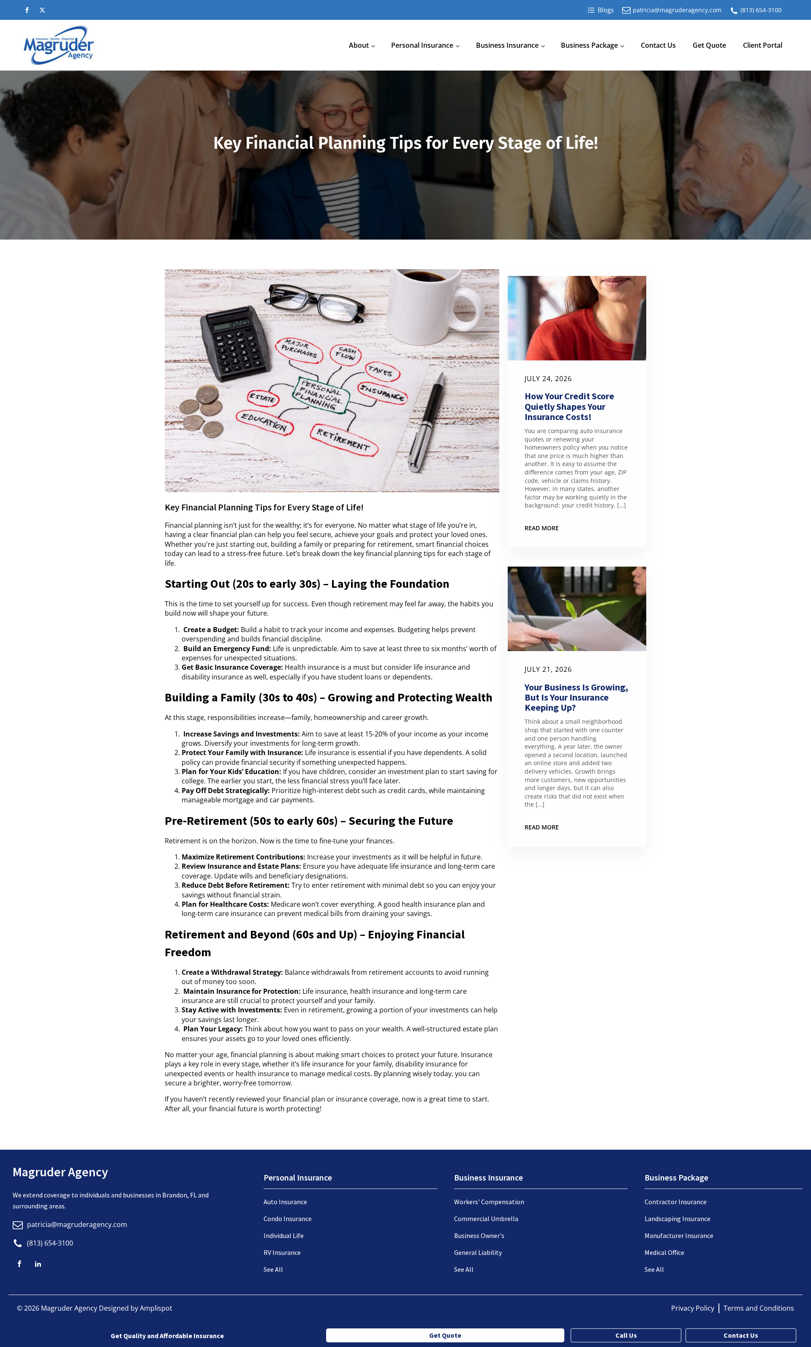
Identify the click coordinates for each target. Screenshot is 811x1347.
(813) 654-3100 (760, 10)
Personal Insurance (422, 45)
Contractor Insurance (676, 1201)
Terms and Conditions (759, 1308)
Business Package (589, 45)
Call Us (626, 1335)
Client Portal (762, 45)
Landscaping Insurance (677, 1218)
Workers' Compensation (489, 1201)
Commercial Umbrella (486, 1218)
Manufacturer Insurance (679, 1235)
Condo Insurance (288, 1218)
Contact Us (658, 45)
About (359, 45)
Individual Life (284, 1235)
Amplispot (156, 1308)
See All (273, 1269)
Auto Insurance (285, 1201)
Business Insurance (507, 45)
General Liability (478, 1252)
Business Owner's (479, 1235)
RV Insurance (282, 1252)
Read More (542, 528)
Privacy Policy (692, 1308)
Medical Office (664, 1252)
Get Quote (709, 45)
